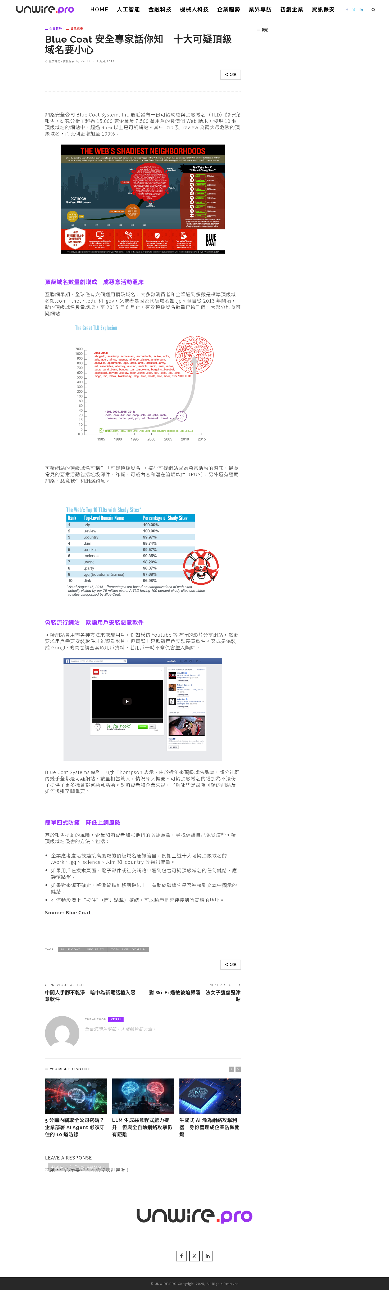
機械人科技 (194, 9)
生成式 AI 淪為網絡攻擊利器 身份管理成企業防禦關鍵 (209, 1127)
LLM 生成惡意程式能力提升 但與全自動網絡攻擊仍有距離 (142, 1127)
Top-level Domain (128, 949)
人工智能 (128, 9)
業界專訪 (260, 9)
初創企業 (292, 9)
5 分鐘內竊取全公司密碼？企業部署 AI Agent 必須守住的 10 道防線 (75, 1127)
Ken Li (85, 61)
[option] (76, 1108)
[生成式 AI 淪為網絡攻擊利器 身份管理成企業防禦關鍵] (210, 1096)
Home (99, 9)
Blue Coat (78, 912)
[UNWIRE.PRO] (45, 8)
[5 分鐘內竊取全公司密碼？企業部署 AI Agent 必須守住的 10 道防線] (76, 1096)
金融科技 (160, 9)
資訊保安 (323, 9)
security (96, 949)
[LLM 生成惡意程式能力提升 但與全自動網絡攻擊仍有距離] (143, 1096)
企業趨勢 (229, 9)
